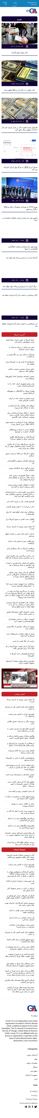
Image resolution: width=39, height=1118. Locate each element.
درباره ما (34, 1095)
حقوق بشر (33, 1071)
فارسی (15, 3)
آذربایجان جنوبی (32, 1055)
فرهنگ (35, 1067)
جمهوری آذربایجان (31, 1075)
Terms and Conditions (28, 1103)
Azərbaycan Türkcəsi (32, 3)
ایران (35, 1079)
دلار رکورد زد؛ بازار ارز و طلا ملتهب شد (19, 90)
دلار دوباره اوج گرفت (19, 52)
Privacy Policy (31, 1099)
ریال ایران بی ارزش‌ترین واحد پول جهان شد (20, 286)
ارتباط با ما (33, 1091)
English (5, 3)
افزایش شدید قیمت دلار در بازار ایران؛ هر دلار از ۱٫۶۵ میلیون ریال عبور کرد (19, 128)
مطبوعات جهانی (31, 1063)
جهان (35, 1059)
